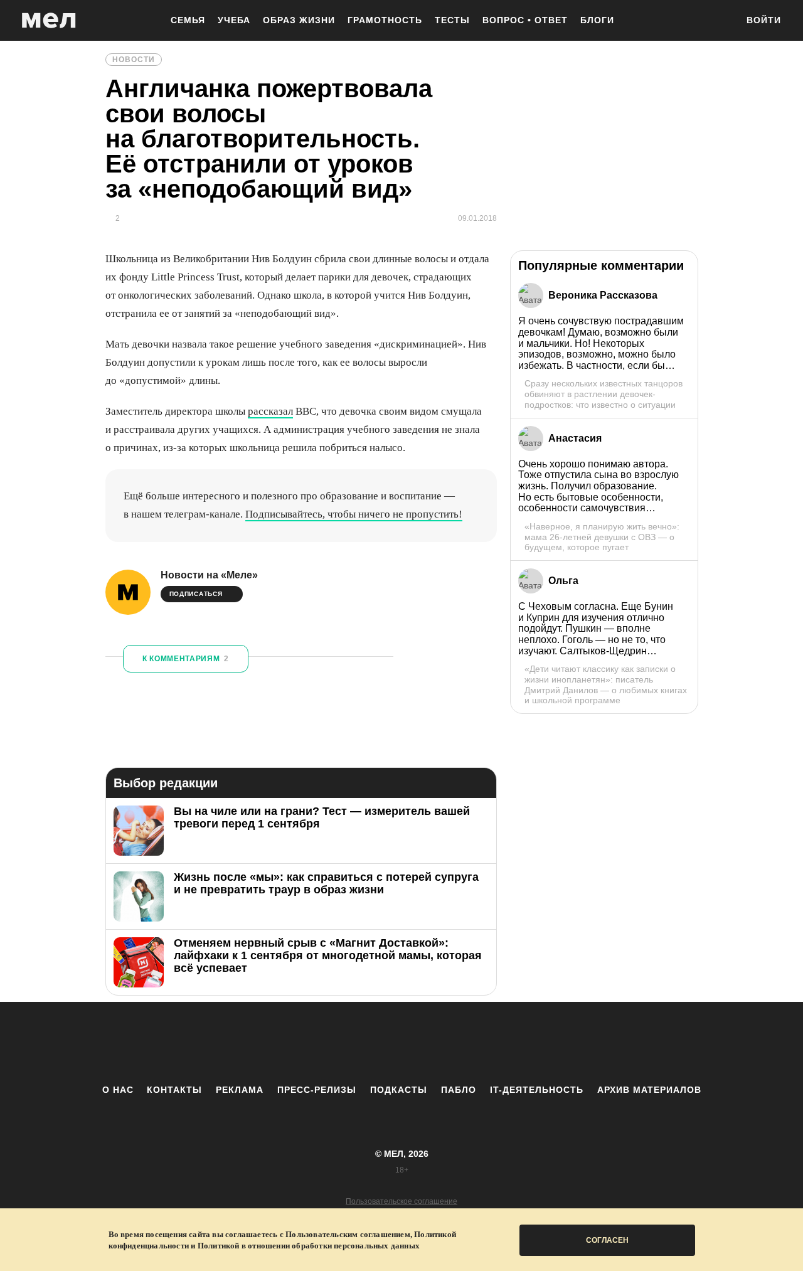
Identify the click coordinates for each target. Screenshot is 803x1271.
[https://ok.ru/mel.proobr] (470, 1042)
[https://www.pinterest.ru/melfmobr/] (436, 1042)
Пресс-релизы (316, 1090)
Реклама (239, 1090)
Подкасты (398, 1090)
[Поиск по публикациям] (721, 21)
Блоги (597, 20)
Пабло (458, 1090)
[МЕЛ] (49, 20)
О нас (118, 1090)
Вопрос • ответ (525, 20)
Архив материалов (649, 1090)
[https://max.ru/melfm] (505, 1042)
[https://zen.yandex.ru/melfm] (332, 1042)
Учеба (234, 20)
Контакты (174, 1090)
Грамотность (385, 20)
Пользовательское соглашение (401, 1201)
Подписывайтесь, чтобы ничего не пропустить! (353, 514)
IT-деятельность (536, 1090)
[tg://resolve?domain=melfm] (298, 1042)
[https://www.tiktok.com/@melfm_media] (401, 1042)
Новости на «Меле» (209, 575)
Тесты (452, 20)
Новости (133, 59)
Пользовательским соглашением (347, 1234)
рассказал (270, 411)
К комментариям (185, 658)
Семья (188, 20)
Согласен (607, 1240)
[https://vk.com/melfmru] (367, 1042)
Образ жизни (299, 20)
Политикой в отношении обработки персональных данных (309, 1245)
